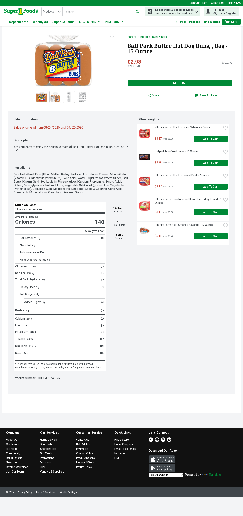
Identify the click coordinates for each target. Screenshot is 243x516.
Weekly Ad (40, 22)
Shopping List (48, 448)
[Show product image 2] (55, 97)
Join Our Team (198, 2)
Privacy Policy (25, 492)
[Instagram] (163, 441)
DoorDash (46, 444)
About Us (11, 439)
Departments (18, 22)
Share (155, 95)
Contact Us (217, 2)
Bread (144, 36)
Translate (215, 475)
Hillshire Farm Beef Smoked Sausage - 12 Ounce (184, 224)
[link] (188, 22)
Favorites (119, 453)
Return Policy (84, 467)
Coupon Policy (84, 453)
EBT (116, 457)
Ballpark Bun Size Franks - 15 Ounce (176, 151)
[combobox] (52, 11)
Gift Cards (46, 453)
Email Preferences (125, 448)
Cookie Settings (68, 492)
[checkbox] (112, 35)
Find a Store (121, 439)
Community (13, 453)
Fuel (42, 467)
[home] (22, 12)
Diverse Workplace (17, 467)
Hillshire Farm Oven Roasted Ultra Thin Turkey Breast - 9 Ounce (188, 201)
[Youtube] (169, 441)
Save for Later (209, 95)
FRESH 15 (12, 448)
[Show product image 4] (82, 97)
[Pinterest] (157, 441)
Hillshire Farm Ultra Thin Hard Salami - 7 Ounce (182, 127)
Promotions (47, 457)
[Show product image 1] (41, 97)
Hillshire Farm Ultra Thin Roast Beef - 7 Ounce (182, 175)
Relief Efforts (14, 457)
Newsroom (12, 462)
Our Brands (13, 444)
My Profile (82, 448)
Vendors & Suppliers (52, 471)
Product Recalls (85, 457)
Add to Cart (180, 83)
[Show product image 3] (69, 97)
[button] (196, 10)
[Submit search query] (137, 12)
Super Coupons (63, 22)
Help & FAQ (234, 2)
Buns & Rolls (159, 36)
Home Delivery (48, 439)
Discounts (46, 462)
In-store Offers (85, 462)
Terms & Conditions (46, 492)
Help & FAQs (83, 444)
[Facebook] (151, 441)
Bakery (132, 36)
